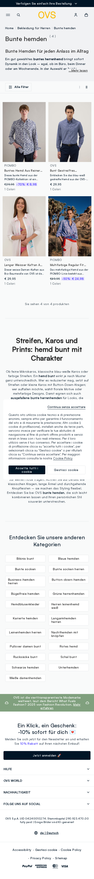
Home (9, 28)
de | (49, 833)
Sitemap (61, 858)
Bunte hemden (65, 28)
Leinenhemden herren (25, 632)
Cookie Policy (71, 850)
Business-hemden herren (21, 581)
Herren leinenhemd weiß (65, 605)
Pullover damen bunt (25, 646)
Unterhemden (69, 667)
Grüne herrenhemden (68, 593)
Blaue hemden (68, 558)
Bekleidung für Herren (33, 28)
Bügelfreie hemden (25, 593)
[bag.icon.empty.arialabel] (86, 15)
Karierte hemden (25, 618)
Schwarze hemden (25, 667)
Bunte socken (25, 569)
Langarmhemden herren (63, 620)
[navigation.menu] (7, 15)
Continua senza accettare (66, 407)
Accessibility (21, 850)
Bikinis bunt (25, 558)
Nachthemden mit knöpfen (64, 634)
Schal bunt (69, 657)
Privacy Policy (40, 858)
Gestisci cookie (46, 850)
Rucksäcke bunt (25, 657)
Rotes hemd (69, 646)
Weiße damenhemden (25, 678)
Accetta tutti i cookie (27, 469)
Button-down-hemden (68, 579)
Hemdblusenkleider (25, 604)
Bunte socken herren (68, 569)
